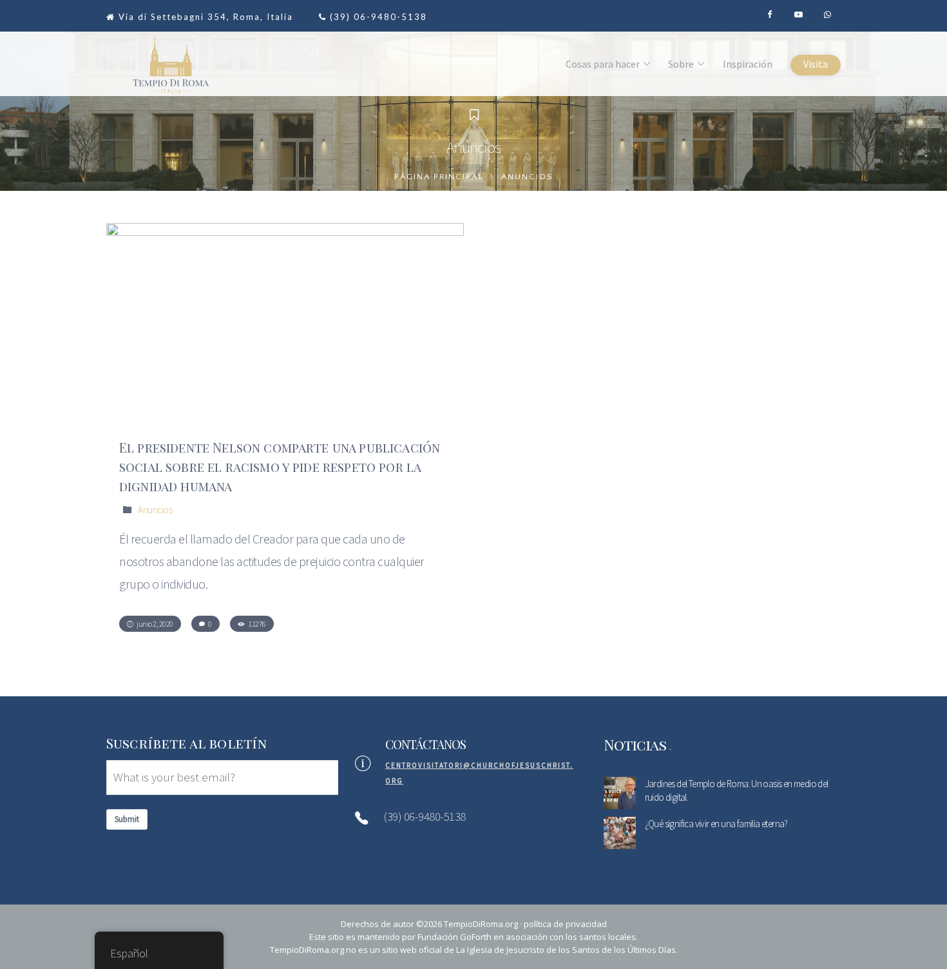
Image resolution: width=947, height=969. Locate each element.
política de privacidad (565, 924)
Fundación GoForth (454, 937)
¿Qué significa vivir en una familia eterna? (716, 823)
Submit (127, 819)
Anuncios (155, 510)
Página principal (438, 176)
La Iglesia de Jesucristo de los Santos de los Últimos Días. (567, 949)
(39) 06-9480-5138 (378, 17)
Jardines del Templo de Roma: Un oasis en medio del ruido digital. (736, 790)
